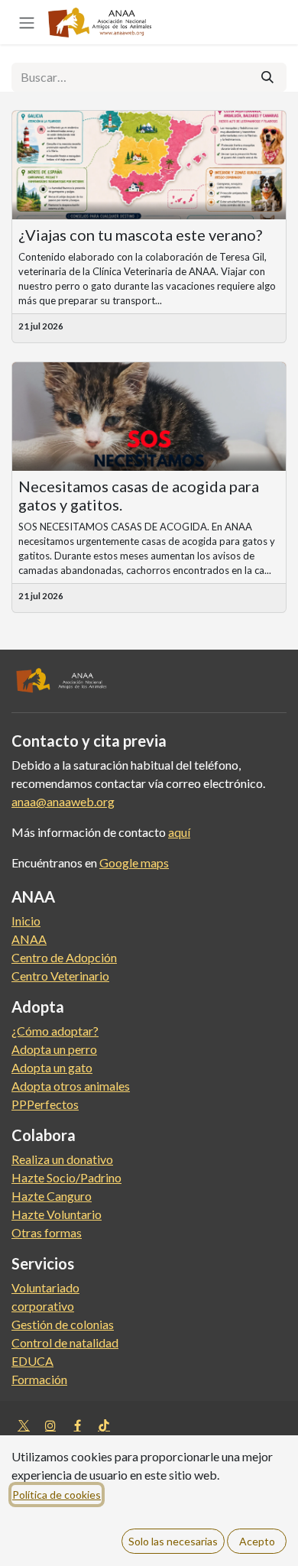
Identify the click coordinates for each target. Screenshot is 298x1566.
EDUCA (32, 1361)
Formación (39, 1379)
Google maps (134, 862)
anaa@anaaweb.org (63, 801)
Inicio (25, 920)
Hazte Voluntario (56, 1214)
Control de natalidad (64, 1342)
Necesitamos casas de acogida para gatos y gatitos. (138, 495)
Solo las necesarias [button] (173, 1541)
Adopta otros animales (70, 1085)
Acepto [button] (257, 1541)
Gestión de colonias (62, 1324)
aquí (179, 832)
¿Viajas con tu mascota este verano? (140, 234)
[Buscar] (267, 77)
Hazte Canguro (51, 1195)
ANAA (29, 939)
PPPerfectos (45, 1104)
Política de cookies (56, 1494)
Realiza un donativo (62, 1159)
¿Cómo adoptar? (55, 1030)
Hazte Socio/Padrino (66, 1177)
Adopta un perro (54, 1049)
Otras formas (46, 1232)
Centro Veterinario (60, 975)
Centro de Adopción (64, 957)
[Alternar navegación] (26, 22)
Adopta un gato (51, 1067)
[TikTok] (104, 1425)
